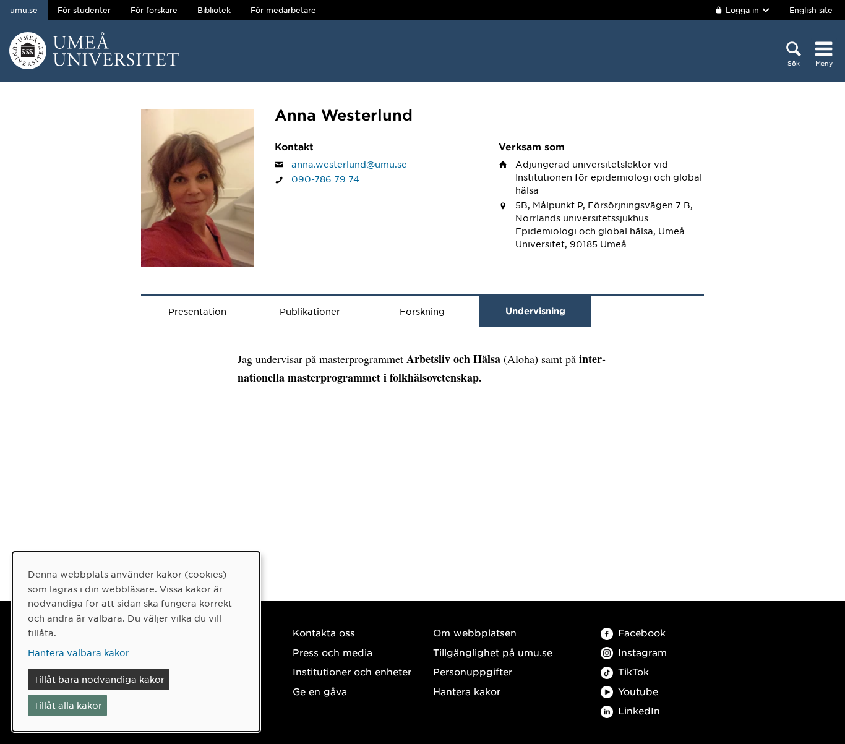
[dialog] (136, 642)
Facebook (642, 632)
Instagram (642, 652)
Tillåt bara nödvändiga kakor (99, 679)
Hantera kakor (466, 691)
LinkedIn (639, 710)
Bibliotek (214, 10)
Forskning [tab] (422, 311)
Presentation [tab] (197, 311)
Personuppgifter (472, 671)
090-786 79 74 (325, 178)
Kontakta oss (324, 632)
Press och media (332, 652)
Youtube (638, 691)
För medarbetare (283, 10)
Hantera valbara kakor (78, 652)
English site (811, 10)
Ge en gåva (320, 691)
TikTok (633, 671)
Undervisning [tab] (535, 311)
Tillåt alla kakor (67, 705)
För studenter (84, 10)
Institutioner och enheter (352, 671)
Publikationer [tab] (310, 311)
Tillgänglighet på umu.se (492, 652)
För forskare (154, 10)
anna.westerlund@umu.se (349, 163)
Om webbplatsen (475, 632)
